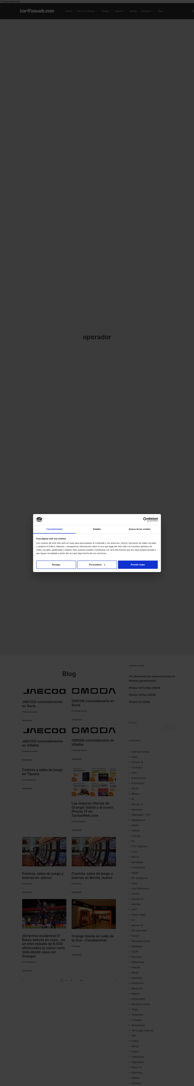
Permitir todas (138, 564)
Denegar (56, 564)
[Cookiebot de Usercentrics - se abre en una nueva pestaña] (145, 519)
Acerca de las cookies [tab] (140, 529)
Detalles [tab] (97, 529)
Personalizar (95, 564)
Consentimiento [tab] (54, 529)
